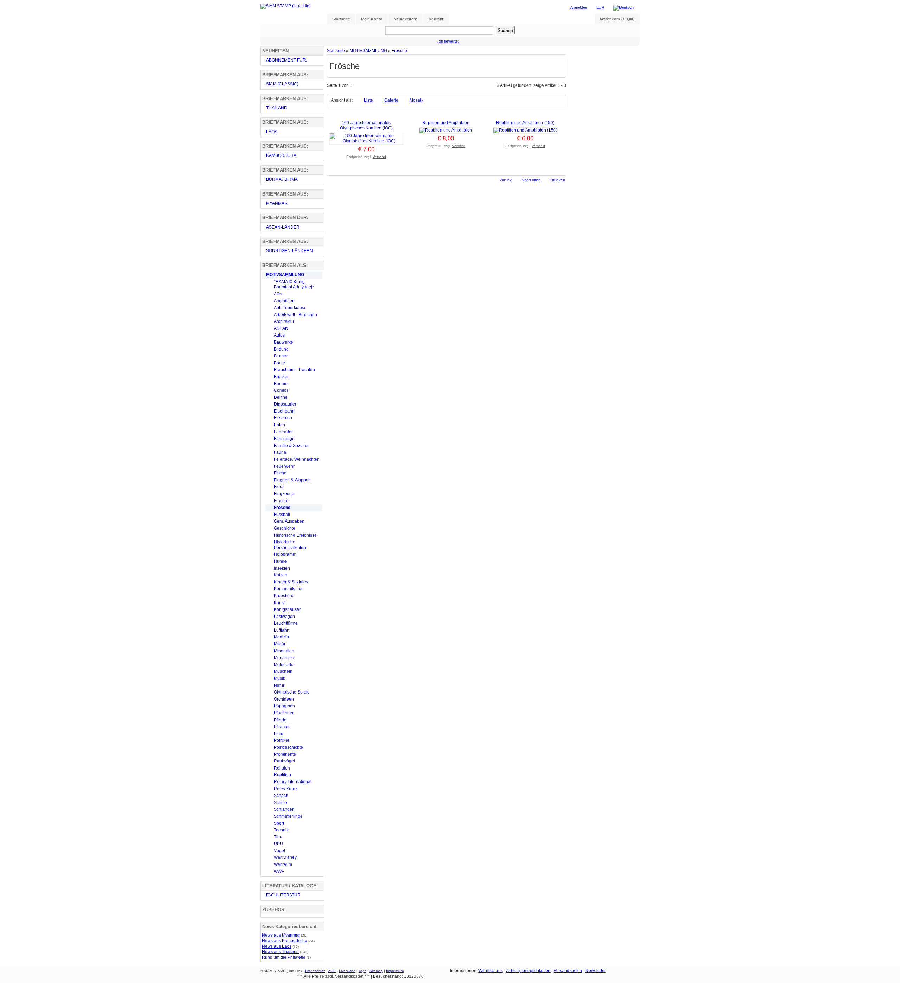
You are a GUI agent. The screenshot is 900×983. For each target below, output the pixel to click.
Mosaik (416, 100)
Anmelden (578, 7)
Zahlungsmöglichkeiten (528, 970)
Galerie (391, 100)
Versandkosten (568, 970)
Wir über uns (490, 970)
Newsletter (595, 970)
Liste (368, 100)
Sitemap (376, 971)
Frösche (399, 50)
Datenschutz (315, 971)
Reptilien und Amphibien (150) (525, 122)
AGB (332, 971)
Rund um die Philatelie (284, 957)
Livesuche (347, 971)
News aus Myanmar (281, 935)
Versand (379, 157)
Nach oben (531, 180)
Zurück (506, 180)
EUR (600, 7)
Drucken (557, 180)
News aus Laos (276, 946)
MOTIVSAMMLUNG (368, 50)
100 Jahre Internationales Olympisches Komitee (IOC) (366, 125)
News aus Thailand (280, 951)
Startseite (336, 50)
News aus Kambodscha (284, 940)
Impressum (395, 971)
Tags (362, 971)
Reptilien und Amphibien (445, 122)
